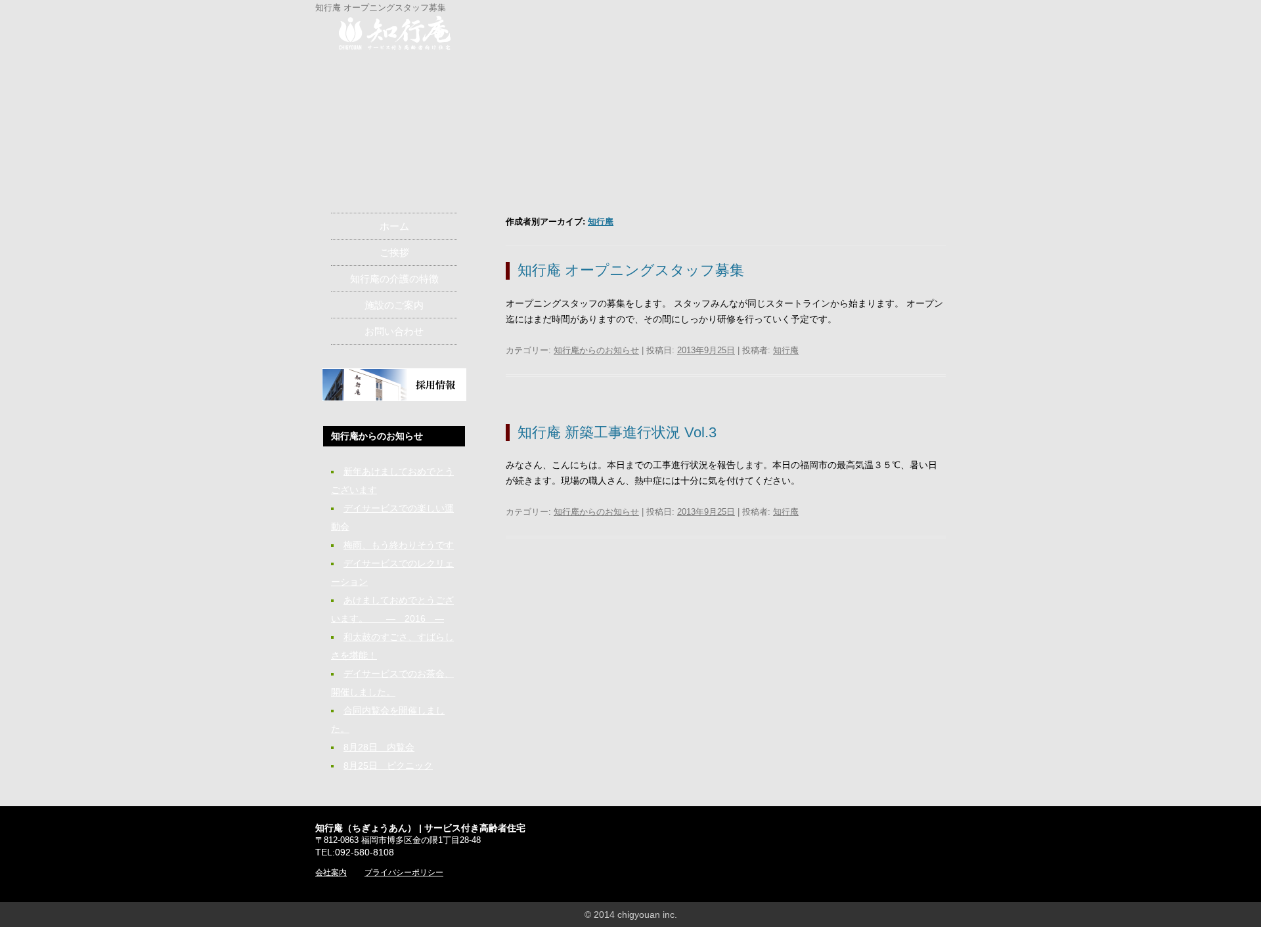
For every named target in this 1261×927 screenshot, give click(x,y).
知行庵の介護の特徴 (394, 278)
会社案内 (331, 872)
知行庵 (600, 221)
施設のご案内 (394, 305)
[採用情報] (394, 398)
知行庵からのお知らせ (596, 350)
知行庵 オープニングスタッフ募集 (631, 270)
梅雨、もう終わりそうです (398, 545)
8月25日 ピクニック (388, 765)
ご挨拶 (394, 252)
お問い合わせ (394, 331)
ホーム (394, 226)
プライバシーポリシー (404, 872)
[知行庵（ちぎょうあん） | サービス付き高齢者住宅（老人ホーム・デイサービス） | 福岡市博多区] (395, 35)
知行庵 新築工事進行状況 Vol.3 (617, 432)
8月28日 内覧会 (378, 747)
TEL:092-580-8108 (354, 852)
